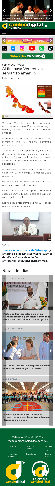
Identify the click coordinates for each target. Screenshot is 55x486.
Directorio (48, 446)
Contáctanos (30, 454)
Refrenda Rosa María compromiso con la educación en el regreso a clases (26, 367)
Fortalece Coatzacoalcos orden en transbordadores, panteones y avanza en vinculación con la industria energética (27, 317)
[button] (4, 10)
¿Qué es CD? (12, 447)
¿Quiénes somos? (30, 447)
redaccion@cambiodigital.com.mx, (28, 441)
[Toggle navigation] (4, 32)
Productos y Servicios (12, 455)
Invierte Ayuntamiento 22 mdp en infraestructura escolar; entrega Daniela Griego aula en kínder (26, 417)
